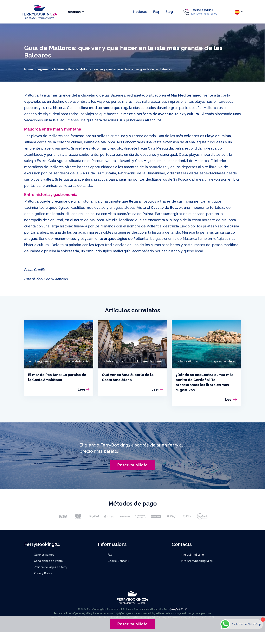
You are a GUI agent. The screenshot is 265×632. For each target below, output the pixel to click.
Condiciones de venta (48, 560)
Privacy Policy (43, 573)
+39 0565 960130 (202, 9)
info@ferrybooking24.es (197, 560)
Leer (81, 389)
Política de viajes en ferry (50, 567)
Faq (156, 12)
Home (28, 69)
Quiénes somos (44, 554)
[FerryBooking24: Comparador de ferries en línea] (39, 11)
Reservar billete (132, 465)
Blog (169, 12)
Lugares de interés (50, 69)
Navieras (140, 12)
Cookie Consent (118, 560)
